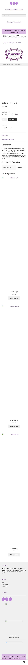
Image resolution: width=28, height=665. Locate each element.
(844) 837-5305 (17, 42)
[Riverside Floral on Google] (16, 3)
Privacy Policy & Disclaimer (14, 658)
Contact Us (4, 586)
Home (5, 35)
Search (14, 662)
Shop (18, 35)
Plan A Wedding (10, 37)
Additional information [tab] (8, 139)
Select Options (5, 112)
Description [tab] (5, 135)
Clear (16, 114)
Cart (21, 661)
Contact (22, 37)
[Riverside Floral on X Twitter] (14, 3)
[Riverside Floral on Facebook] (11, 3)
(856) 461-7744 (7, 42)
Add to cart (12, 119)
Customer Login (17, 22)
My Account (4, 662)
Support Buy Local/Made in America (14, 9)
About (12, 35)
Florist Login (10, 22)
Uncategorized (10, 64)
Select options (14, 298)
